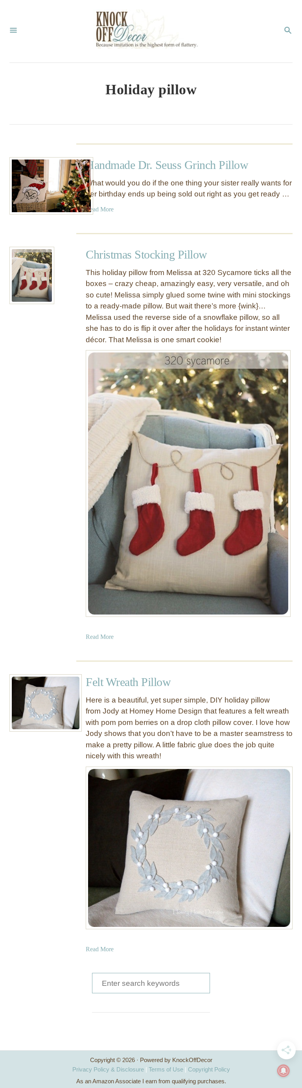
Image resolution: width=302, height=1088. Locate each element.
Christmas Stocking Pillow (146, 254)
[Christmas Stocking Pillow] (31, 275)
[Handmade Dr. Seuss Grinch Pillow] (38, 186)
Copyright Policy (209, 1069)
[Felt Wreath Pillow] (38, 703)
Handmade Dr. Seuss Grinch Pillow (167, 164)
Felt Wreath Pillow (128, 681)
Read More (100, 209)
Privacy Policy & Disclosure (108, 1069)
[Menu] (13, 31)
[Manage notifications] (283, 1070)
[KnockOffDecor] (150, 31)
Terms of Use (166, 1069)
